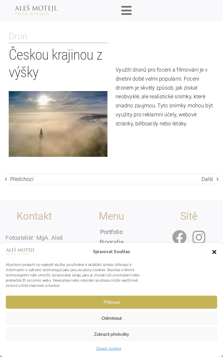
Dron (18, 36)
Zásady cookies (108, 349)
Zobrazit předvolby (111, 334)
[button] (214, 252)
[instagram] (199, 237)
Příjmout (112, 302)
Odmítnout (112, 318)
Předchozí (21, 179)
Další (207, 179)
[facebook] (179, 237)
